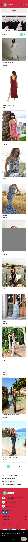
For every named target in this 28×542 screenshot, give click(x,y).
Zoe (4, 288)
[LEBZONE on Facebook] (3, 512)
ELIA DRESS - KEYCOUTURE (10, 457)
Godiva (5, 357)
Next (23, 466)
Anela (4, 321)
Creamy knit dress (8, 62)
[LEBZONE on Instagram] (6, 512)
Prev (5, 466)
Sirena (5, 215)
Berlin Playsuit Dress (8, 105)
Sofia (4, 251)
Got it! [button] (14, 539)
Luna (4, 178)
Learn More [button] (5, 535)
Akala (4, 141)
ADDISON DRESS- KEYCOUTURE (11, 414)
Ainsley (5, 372)
